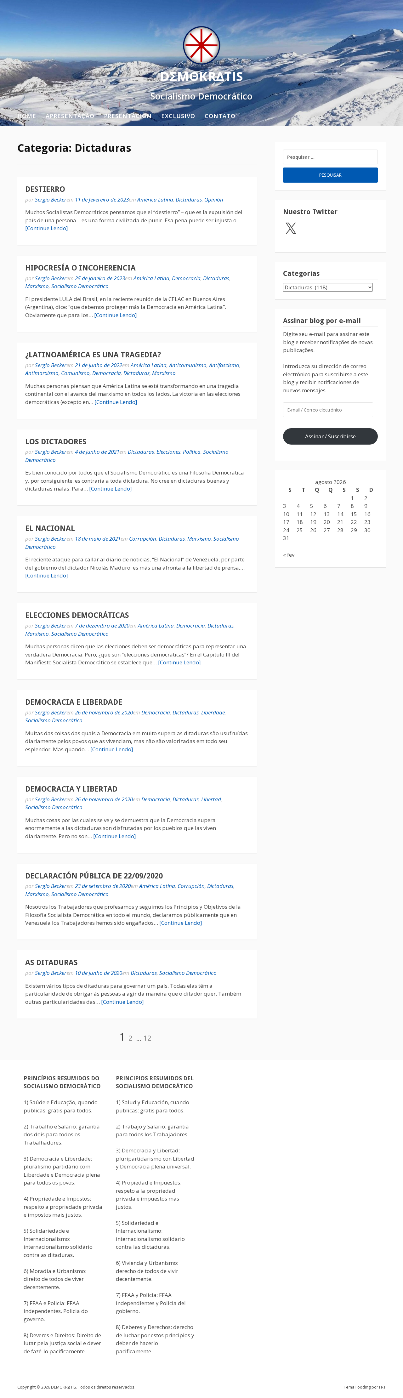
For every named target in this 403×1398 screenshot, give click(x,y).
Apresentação (70, 116)
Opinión (213, 199)
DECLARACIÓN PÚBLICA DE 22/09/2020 (94, 876)
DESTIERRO (45, 189)
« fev (288, 554)
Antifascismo (224, 365)
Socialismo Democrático (80, 286)
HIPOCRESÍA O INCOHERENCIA (80, 268)
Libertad (211, 799)
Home (26, 116)
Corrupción (142, 538)
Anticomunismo (188, 365)
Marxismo (37, 286)
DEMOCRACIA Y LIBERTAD (71, 789)
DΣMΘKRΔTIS (201, 76)
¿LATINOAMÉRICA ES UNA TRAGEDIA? (93, 354)
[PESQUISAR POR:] (330, 157)
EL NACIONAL (50, 528)
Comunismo (75, 373)
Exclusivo (178, 116)
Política (192, 451)
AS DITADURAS (51, 962)
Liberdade (213, 712)
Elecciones (168, 451)
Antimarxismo (42, 373)
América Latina (155, 199)
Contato (220, 116)
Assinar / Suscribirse (330, 436)
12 (147, 1038)
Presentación (128, 116)
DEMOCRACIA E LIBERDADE (73, 702)
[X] (290, 228)
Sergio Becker (50, 199)
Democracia (186, 278)
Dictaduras (189, 199)
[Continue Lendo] (46, 228)
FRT (382, 1387)
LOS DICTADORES (56, 441)
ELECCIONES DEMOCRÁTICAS (77, 615)
